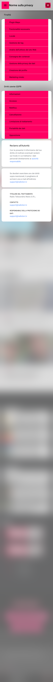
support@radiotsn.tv (18, 182)
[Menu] (5, 5)
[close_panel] (48, 5)
